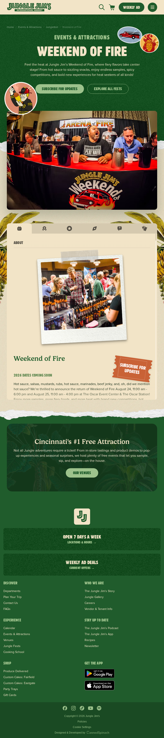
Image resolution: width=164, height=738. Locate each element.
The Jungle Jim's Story (100, 591)
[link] (111, 7)
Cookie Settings (82, 727)
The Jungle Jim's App (99, 634)
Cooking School (13, 652)
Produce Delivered (15, 671)
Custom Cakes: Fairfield (18, 677)
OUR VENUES (82, 472)
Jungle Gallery (94, 597)
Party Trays (10, 689)
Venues (8, 640)
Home (10, 27)
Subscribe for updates (60, 88)
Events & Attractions (30, 27)
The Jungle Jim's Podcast (101, 628)
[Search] (102, 7)
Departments (11, 591)
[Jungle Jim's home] (29, 7)
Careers (90, 603)
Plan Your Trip (12, 597)
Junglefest (52, 27)
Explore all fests (108, 88)
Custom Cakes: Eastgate (19, 683)
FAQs (6, 609)
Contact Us (10, 603)
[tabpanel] (82, 317)
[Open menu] (152, 7)
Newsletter (92, 646)
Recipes (90, 640)
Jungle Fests (11, 646)
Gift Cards (9, 695)
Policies (82, 721)
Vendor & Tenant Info (98, 609)
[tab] (19, 228)
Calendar (9, 628)
